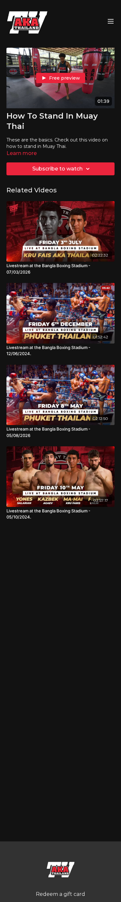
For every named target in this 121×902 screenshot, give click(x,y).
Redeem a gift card (60, 894)
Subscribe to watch (57, 169)
